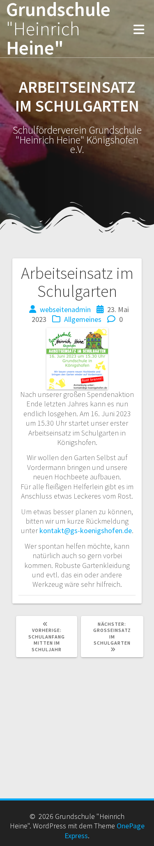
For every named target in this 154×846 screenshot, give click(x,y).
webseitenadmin (65, 309)
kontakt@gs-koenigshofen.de (85, 530)
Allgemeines (82, 319)
